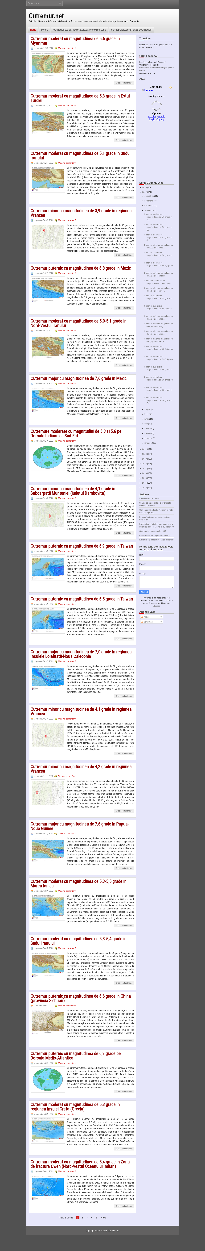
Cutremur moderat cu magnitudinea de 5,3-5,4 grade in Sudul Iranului (79, 941)
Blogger (156, 605)
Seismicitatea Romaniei (149, 498)
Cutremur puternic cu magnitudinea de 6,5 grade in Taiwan (82, 599)
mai (146, 423)
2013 (144, 487)
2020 (144, 453)
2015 (144, 478)
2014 (144, 482)
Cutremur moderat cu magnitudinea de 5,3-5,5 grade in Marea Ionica (79, 883)
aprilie (147, 428)
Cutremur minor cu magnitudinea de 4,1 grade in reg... (158, 325)
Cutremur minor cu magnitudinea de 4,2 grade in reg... (158, 332)
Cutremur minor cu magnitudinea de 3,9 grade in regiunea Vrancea (81, 213)
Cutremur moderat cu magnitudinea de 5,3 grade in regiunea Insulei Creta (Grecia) (75, 1106)
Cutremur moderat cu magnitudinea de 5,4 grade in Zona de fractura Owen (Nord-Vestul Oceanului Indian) (80, 1164)
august (147, 409)
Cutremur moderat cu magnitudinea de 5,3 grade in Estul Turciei (80, 98)
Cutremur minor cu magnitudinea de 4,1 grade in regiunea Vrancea (81, 711)
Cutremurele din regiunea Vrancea (154, 535)
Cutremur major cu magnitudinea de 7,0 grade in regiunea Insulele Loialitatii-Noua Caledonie (81, 654)
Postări (146, 616)
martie (147, 433)
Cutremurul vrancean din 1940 (152, 531)
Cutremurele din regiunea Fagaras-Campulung (79, 29)
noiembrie (149, 200)
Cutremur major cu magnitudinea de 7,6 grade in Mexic (79, 378)
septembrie (149, 210)
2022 (144, 192)
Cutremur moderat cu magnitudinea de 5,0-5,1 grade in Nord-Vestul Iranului (79, 323)
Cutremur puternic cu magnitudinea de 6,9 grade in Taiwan (82, 546)
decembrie (149, 195)
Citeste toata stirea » (124, 83)
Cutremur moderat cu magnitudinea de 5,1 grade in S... (158, 237)
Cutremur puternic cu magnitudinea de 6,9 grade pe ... (158, 380)
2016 (144, 473)
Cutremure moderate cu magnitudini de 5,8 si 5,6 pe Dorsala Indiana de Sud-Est (76, 433)
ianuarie (148, 442)
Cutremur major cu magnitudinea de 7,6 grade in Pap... (158, 340)
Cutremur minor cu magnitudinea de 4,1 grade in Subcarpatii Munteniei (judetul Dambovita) (73, 490)
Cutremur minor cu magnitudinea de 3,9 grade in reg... (158, 246)
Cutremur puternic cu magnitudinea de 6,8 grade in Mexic (81, 268)
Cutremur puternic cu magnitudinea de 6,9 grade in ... (158, 298)
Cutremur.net (46, 16)
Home (33, 29)
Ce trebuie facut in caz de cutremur (131, 29)
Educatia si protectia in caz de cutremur (156, 539)
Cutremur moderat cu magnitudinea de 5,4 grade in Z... (158, 400)
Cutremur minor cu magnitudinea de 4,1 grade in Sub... (158, 289)
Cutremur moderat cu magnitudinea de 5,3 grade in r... (158, 390)
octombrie (149, 205)
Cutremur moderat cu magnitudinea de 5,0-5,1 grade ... (158, 265)
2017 (144, 468)
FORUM (44, 29)
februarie (148, 438)
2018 (144, 463)
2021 (144, 449)
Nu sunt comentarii (67, 48)
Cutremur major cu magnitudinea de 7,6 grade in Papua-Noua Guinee (80, 826)
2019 (144, 458)
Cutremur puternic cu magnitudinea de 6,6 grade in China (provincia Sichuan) (81, 998)
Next (103, 1217)
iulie (146, 414)
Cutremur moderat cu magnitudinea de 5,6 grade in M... (158, 217)
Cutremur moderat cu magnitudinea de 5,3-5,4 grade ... (158, 359)
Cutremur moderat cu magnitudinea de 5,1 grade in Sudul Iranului (81, 155)
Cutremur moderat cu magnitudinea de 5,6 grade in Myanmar (75, 40)
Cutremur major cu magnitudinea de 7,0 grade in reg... (158, 317)
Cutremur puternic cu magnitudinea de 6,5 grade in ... (158, 308)
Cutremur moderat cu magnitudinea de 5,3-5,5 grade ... (158, 349)
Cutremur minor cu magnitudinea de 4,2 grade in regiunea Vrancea (81, 768)
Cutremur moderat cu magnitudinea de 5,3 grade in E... (158, 227)
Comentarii (148, 621)
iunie (146, 418)
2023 (144, 187)
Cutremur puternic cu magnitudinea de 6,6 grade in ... (158, 369)
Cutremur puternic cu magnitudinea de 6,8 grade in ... (158, 255)
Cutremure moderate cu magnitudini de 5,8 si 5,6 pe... (158, 282)
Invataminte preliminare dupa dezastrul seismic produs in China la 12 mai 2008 (156, 525)
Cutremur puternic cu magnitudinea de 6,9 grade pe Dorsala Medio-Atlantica (76, 1055)
